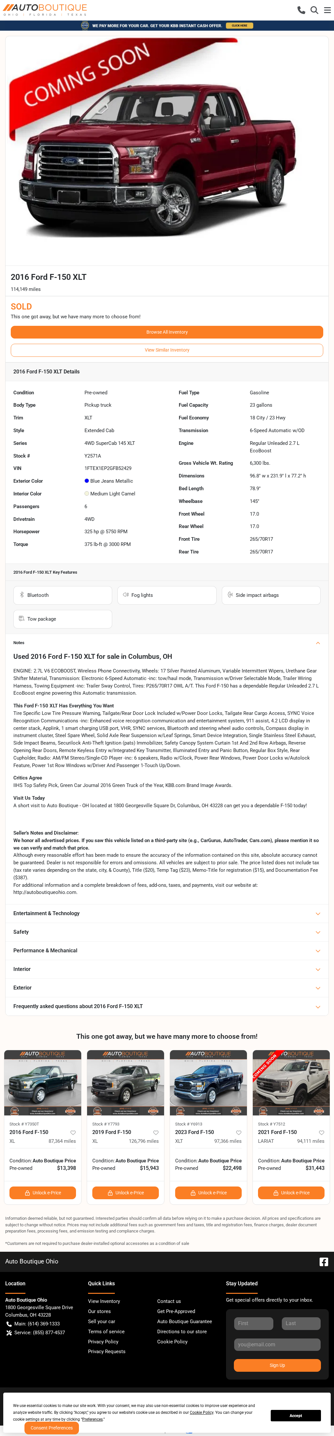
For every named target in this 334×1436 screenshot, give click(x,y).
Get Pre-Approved (176, 1311)
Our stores (99, 1311)
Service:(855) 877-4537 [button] (39, 1333)
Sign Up (277, 1365)
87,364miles (62, 1141)
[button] (301, 10)
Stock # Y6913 (188, 1124)
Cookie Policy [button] (201, 1412)
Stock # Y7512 (271, 1124)
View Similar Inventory (167, 350)
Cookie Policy (172, 1342)
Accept (296, 1415)
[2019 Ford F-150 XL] (125, 1082)
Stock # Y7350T (24, 1124)
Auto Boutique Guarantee (184, 1321)
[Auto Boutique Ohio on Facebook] (321, 1261)
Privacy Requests (107, 1351)
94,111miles (311, 1141)
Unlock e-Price (47, 1192)
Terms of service (106, 1332)
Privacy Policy (103, 1342)
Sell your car (101, 1321)
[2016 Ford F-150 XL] (42, 1082)
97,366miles (228, 1141)
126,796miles (144, 1141)
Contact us (169, 1301)
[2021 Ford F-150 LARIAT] (291, 1082)
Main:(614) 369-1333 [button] (37, 1324)
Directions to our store (182, 1332)
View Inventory (104, 1301)
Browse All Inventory (167, 332)
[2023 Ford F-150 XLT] (208, 1082)
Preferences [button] (92, 1419)
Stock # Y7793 (105, 1124)
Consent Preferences (52, 1427)
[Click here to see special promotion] (167, 25)
